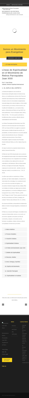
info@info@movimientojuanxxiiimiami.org (24, 362)
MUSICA (14, 325)
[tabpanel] (14, 147)
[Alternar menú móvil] (26, 10)
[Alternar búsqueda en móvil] (24, 10)
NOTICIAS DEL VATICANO (14, 332)
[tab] (14, 64)
